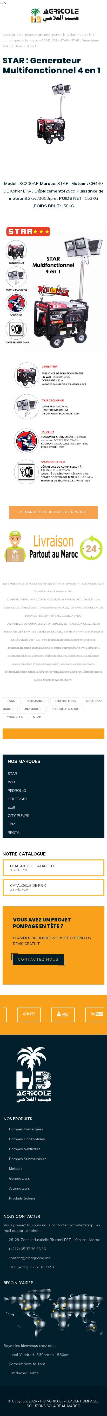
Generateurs (19, 1178)
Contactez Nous (38, 959)
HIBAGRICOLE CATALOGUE (33, 866)
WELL (13, 782)
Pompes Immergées (26, 1129)
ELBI (11, 807)
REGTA (13, 832)
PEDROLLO (17, 790)
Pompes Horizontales (27, 1139)
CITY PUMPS (18, 815)
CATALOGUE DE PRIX (28, 885)
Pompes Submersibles (27, 1158)
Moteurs (16, 1168)
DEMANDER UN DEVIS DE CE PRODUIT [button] (53, 512)
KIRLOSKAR (17, 799)
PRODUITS (49, 40)
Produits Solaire (22, 1198)
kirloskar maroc (74, 35)
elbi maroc (27, 35)
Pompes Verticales (25, 1149)
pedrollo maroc (26, 40)
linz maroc (33, 709)
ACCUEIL (9, 35)
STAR (64, 40)
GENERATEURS (49, 35)
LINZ (11, 824)
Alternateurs (19, 1188)
